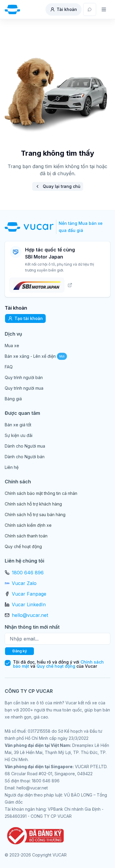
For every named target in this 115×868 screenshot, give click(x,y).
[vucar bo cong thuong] (34, 836)
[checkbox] (8, 663)
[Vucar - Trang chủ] (12, 9)
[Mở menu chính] (103, 9)
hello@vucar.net (30, 615)
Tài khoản (67, 9)
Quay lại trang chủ (61, 186)
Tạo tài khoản (28, 318)
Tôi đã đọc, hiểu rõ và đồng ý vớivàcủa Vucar (58, 664)
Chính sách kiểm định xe (28, 525)
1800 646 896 (28, 573)
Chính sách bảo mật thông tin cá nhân (41, 493)
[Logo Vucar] (30, 227)
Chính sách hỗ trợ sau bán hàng (35, 514)
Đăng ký (19, 651)
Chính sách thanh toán (26, 535)
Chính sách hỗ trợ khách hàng (33, 503)
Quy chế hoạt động (23, 546)
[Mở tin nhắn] (89, 9)
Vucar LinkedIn (29, 604)
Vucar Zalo (24, 583)
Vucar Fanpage (29, 594)
